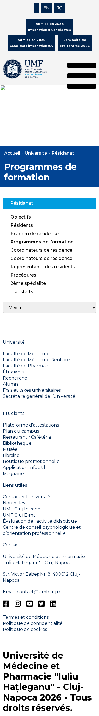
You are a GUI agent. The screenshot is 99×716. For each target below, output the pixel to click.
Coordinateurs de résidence (41, 250)
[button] (81, 76)
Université (35, 153)
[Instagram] (18, 604)
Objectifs (20, 217)
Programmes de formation (42, 241)
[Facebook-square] (6, 604)
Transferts (21, 291)
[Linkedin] (53, 604)
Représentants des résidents (42, 266)
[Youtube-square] (29, 604)
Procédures (23, 275)
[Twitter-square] (41, 604)
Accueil (12, 153)
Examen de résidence (34, 233)
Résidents (21, 225)
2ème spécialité (28, 283)
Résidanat (62, 153)
